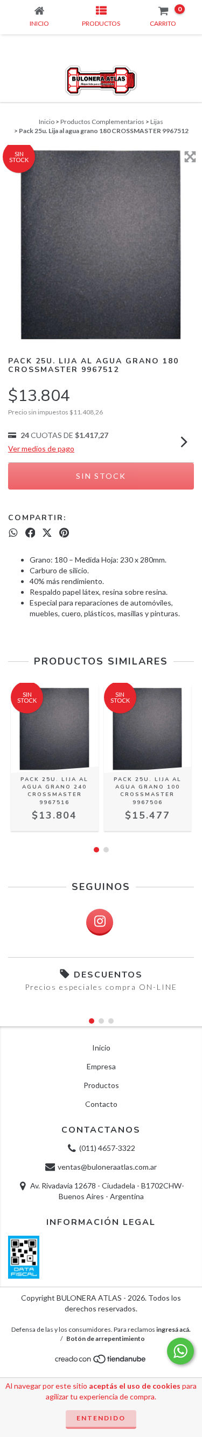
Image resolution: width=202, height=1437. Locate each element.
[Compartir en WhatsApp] (13, 533)
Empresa (101, 1066)
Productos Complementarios (102, 122)
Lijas (156, 122)
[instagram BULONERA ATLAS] (99, 922)
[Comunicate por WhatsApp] (180, 1351)
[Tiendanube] (101, 1362)
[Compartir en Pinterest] (64, 533)
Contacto (101, 1103)
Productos (101, 1085)
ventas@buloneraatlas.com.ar (107, 1166)
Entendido (101, 1418)
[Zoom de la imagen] (190, 157)
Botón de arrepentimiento (105, 1338)
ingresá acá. (173, 1329)
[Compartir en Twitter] (47, 533)
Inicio (46, 122)
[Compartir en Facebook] (30, 533)
